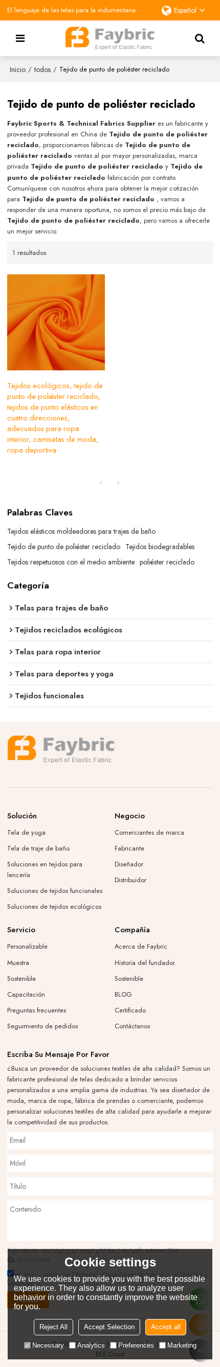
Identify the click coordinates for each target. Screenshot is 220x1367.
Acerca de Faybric (141, 946)
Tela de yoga (26, 832)
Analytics (91, 1345)
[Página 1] (101, 482)
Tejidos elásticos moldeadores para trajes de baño (81, 531)
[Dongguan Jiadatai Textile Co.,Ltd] (110, 38)
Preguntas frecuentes (36, 1010)
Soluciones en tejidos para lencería (44, 869)
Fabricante (129, 848)
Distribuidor (130, 880)
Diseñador (129, 864)
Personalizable (27, 946)
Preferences (136, 1345)
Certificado (130, 1010)
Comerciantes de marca (149, 832)
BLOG (123, 994)
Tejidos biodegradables (159, 546)
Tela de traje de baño (38, 848)
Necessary (48, 1345)
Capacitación (26, 994)
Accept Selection (109, 1327)
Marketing (181, 1345)
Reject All (53, 1327)
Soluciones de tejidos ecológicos (54, 906)
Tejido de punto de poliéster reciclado (63, 546)
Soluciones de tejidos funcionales (54, 890)
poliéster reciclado (167, 562)
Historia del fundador (145, 963)
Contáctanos (132, 1026)
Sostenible (21, 978)
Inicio (18, 69)
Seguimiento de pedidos (42, 1026)
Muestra (18, 963)
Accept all (166, 1327)
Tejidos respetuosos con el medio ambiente (71, 562)
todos (42, 69)
